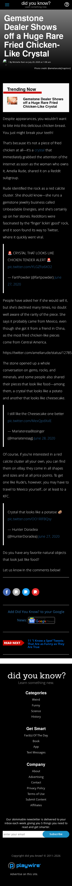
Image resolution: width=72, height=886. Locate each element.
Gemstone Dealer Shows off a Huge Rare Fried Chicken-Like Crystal (43, 102)
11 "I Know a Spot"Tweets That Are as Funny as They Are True (46, 644)
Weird (36, 700)
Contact (36, 782)
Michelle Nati (18, 62)
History (36, 717)
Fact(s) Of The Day (36, 735)
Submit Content (36, 799)
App (36, 747)
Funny (36, 705)
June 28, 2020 (44, 438)
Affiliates (36, 805)
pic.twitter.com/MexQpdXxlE (30, 420)
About (36, 771)
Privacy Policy (36, 788)
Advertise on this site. (24, 874)
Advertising (36, 777)
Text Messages (36, 752)
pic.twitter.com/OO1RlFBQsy (29, 519)
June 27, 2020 (48, 536)
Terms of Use (36, 794)
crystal (40, 150)
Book (36, 741)
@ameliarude (54, 68)
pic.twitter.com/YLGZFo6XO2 (30, 266)
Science (36, 711)
